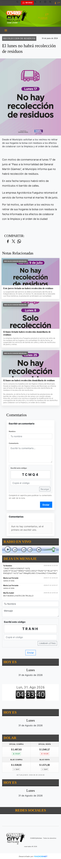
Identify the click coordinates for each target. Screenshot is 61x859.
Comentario (13, 443)
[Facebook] (41, 2)
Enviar (46, 504)
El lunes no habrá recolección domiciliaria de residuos (29, 380)
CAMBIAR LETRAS (47, 643)
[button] (18, 2)
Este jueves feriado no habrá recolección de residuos (28, 288)
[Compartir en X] (13, 241)
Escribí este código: (19, 468)
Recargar (45, 489)
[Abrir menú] (5, 30)
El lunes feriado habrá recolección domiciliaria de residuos (27, 333)
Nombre (12, 431)
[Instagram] (46, 2)
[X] (36, 2)
